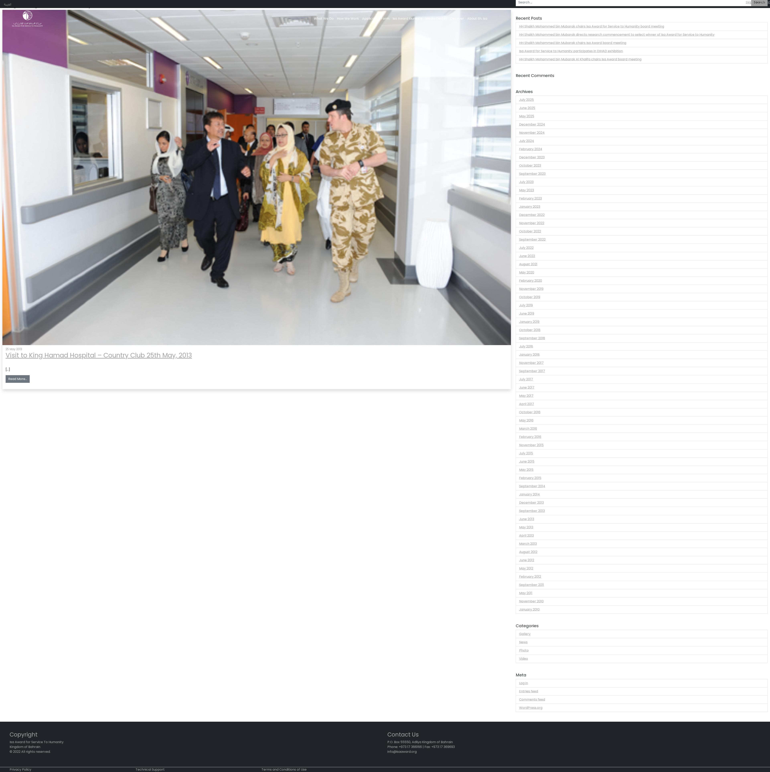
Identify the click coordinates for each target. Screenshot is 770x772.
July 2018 (526, 346)
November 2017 (531, 363)
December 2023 (532, 157)
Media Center (436, 18)
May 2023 (526, 190)
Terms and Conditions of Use (284, 769)
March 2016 (528, 428)
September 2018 (532, 338)
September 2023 (532, 173)
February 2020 (530, 280)
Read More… (19, 378)
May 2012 (526, 568)
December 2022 (532, 215)
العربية (7, 4)
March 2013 (528, 543)
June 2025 (527, 108)
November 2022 (531, 223)
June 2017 (526, 387)
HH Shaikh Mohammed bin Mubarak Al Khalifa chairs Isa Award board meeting (580, 59)
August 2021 (528, 264)
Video (523, 658)
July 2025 (526, 99)
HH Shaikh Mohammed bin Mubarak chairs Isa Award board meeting (572, 43)
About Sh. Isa (477, 18)
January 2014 (529, 494)
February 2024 (530, 149)
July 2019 (526, 305)
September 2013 (532, 511)
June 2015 (526, 461)
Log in (523, 683)
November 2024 (532, 132)
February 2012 (530, 576)
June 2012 (526, 560)
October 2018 (529, 330)
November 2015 (531, 445)
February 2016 (530, 437)
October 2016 (529, 412)
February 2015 (530, 478)
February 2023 (530, 198)
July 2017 (526, 379)
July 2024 (526, 141)
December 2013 (531, 502)
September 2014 (532, 486)
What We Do (324, 18)
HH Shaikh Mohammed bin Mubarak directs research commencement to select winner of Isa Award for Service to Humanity (616, 34)
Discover (457, 18)
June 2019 (526, 313)
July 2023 (526, 182)
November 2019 (531, 289)
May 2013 (526, 527)
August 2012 (528, 552)
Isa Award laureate (407, 18)
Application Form (375, 18)
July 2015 (526, 453)
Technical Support (150, 769)
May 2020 (526, 272)
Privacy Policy (20, 769)
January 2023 (529, 206)
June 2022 (527, 256)
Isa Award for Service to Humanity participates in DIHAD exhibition (571, 51)
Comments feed (532, 699)
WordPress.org (530, 707)
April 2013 (526, 535)
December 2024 (532, 124)
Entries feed (528, 691)
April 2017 (526, 404)
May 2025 (526, 116)
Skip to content (758, 2)
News (523, 642)
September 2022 (532, 239)
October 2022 (530, 231)
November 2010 (531, 601)
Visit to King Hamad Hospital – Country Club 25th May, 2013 (99, 355)
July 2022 (526, 247)
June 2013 (526, 519)
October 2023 (530, 165)
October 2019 (529, 297)
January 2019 (529, 321)
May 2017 (526, 395)
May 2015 (526, 469)
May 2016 (526, 420)
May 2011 (525, 593)
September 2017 (532, 371)
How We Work (348, 18)
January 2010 (529, 609)
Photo (524, 650)
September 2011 (531, 585)
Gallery (525, 634)
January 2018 (529, 354)
